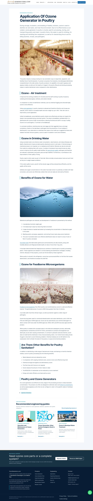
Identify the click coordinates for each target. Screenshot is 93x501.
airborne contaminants (66, 384)
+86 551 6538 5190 (72, 480)
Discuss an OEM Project (76, 458)
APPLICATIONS (50, 2)
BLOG (69, 2)
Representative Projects (40, 482)
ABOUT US (65, 2)
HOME (37, 2)
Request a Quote (61, 458)
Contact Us (52, 482)
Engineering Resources (55, 476)
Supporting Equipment (39, 478)
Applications (52, 473)
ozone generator (27, 108)
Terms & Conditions (72, 496)
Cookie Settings (63, 498)
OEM (55, 2)
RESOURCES (59, 2)
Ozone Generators (38, 473)
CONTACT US (74, 2)
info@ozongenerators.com (73, 477)
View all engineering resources (69, 408)
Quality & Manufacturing (55, 478)
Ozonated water (24, 242)
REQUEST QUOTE (81, 2)
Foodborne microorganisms (27, 307)
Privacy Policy (62, 496)
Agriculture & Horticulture (26, 392)
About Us (52, 480)
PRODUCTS (42, 2)
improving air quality (52, 150)
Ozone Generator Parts (39, 476)
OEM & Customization (39, 480)
